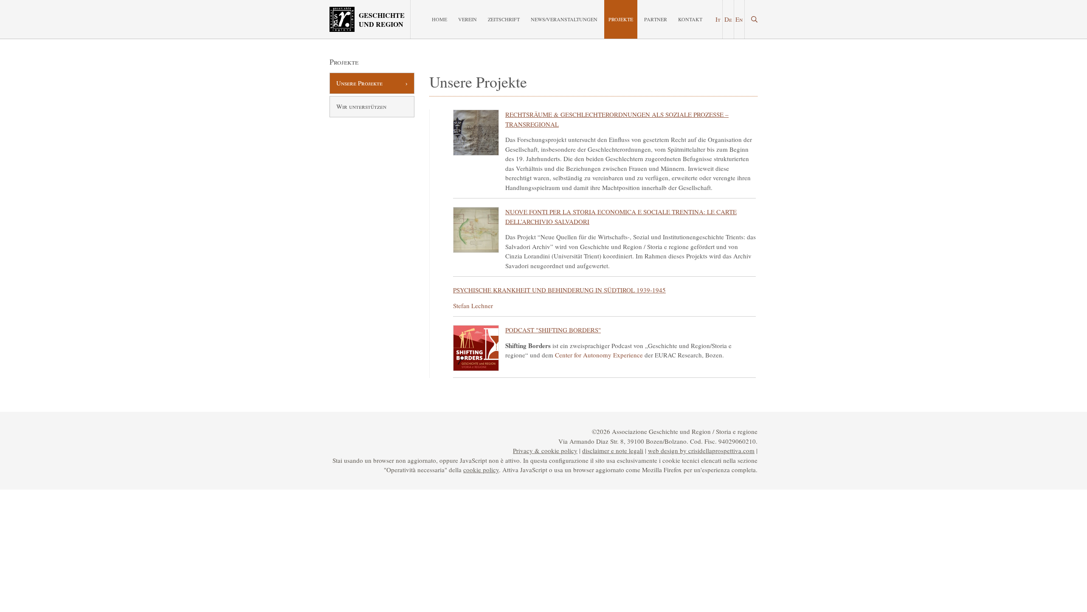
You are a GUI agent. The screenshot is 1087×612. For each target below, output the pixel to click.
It (718, 19)
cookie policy (481, 469)
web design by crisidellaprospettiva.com (701, 450)
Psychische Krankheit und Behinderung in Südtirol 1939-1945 (559, 290)
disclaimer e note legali (612, 450)
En (739, 19)
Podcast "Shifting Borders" (553, 330)
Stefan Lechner (473, 305)
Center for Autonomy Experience (599, 355)
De (728, 19)
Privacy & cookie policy (545, 450)
